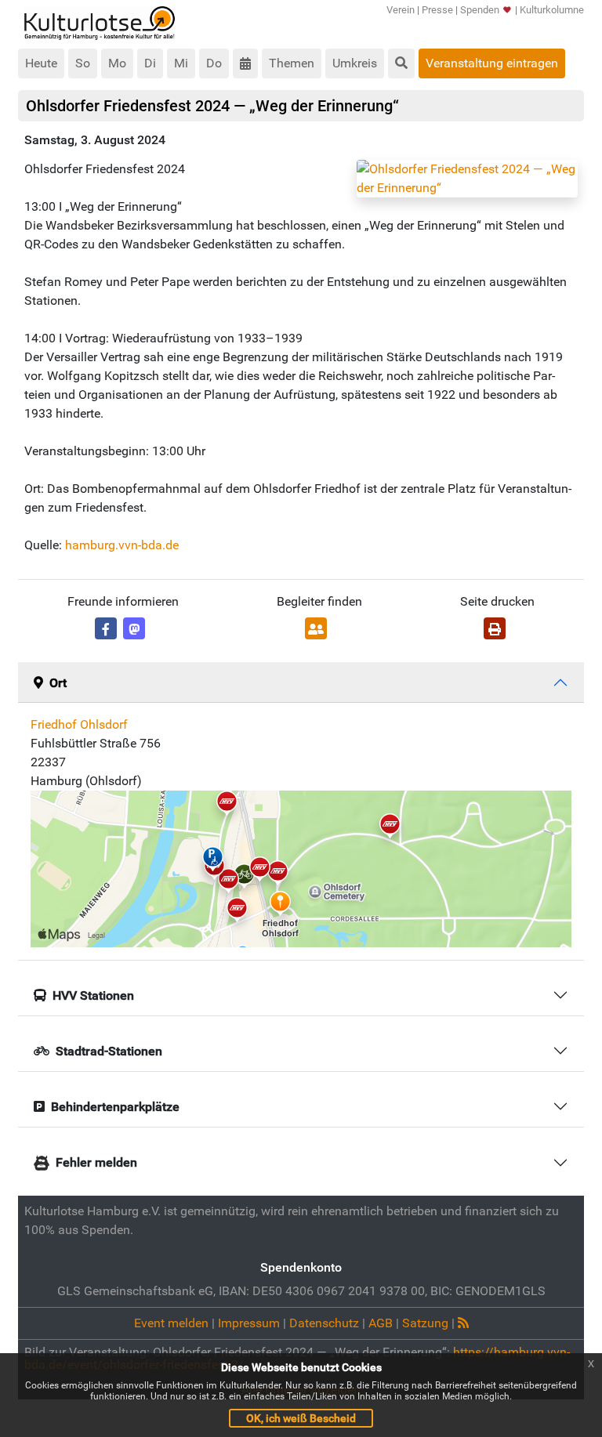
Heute (41, 63)
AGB (380, 1323)
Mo (117, 63)
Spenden (479, 10)
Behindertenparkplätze (115, 1106)
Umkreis (354, 63)
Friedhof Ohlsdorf (79, 724)
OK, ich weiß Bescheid (301, 1418)
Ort (58, 682)
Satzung (425, 1323)
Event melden (171, 1323)
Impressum (249, 1323)
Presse (437, 10)
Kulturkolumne (552, 10)
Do (214, 63)
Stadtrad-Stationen (109, 1051)
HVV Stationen (93, 995)
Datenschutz (324, 1323)
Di (150, 63)
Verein (400, 10)
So (82, 63)
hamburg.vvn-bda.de (122, 545)
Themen (291, 63)
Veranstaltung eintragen (492, 63)
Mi (181, 63)
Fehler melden (96, 1162)
